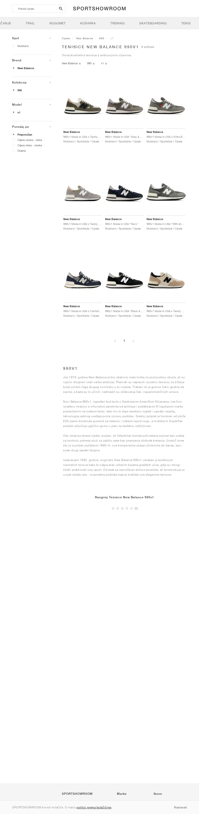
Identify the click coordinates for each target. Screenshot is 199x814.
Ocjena (21, 150)
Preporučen (24, 134)
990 (19, 90)
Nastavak (180, 807)
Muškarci (23, 45)
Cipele (66, 38)
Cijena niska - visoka (29, 145)
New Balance (25, 68)
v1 (18, 112)
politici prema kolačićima (93, 807)
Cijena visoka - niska (29, 139)
